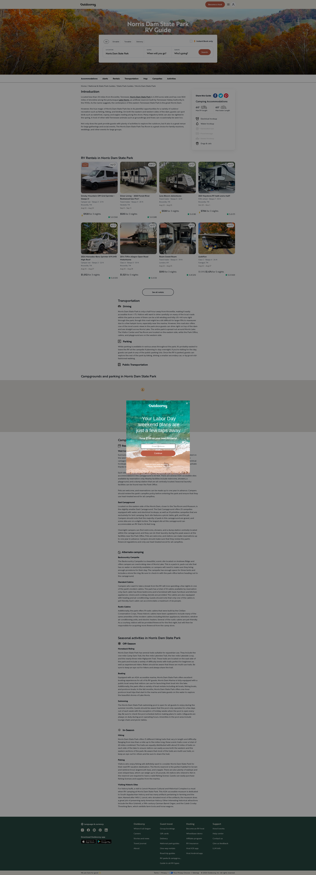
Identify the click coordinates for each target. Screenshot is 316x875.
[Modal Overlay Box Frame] (158, 438)
